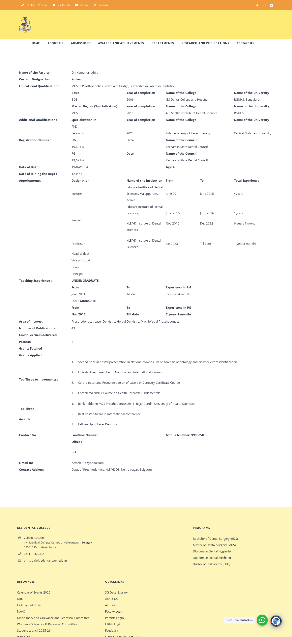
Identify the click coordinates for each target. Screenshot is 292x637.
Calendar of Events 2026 (33, 592)
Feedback (111, 630)
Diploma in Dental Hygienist (212, 551)
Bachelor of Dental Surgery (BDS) (215, 539)
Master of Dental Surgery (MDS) (214, 545)
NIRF (20, 599)
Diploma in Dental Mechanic (212, 558)
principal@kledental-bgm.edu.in (45, 560)
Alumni (110, 605)
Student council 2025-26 (34, 630)
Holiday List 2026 (29, 605)
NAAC (21, 611)
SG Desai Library (116, 592)
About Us (111, 599)
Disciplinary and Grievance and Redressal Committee (53, 618)
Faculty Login (114, 611)
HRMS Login (113, 624)
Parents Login (114, 618)
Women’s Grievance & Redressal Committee (47, 624)
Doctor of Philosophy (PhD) (211, 564)
